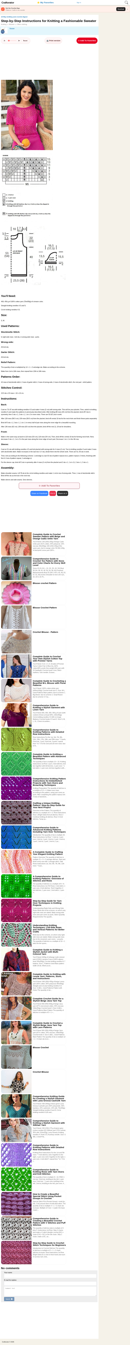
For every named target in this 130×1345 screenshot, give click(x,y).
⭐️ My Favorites (45, 2)
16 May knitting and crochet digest (14, 17)
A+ (19, 41)
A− (5, 41)
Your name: (8, 1272)
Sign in (79, 2)
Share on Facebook (39, 493)
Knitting (3, 24)
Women (12, 24)
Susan (12, 28)
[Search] (126, 2)
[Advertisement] (49, 61)
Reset (25, 41)
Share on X (62, 493)
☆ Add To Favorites (87, 41)
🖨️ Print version (53, 41)
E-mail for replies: (10, 1280)
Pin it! (52, 493)
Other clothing (22, 24)
